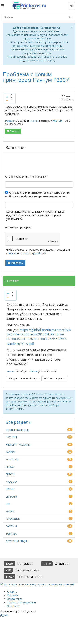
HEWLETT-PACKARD (18, 444)
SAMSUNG (12, 459)
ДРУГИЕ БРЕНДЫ (16, 541)
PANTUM (57, 120)
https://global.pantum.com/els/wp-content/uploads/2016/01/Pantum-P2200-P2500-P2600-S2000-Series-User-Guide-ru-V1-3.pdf (39, 337)
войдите (11, 253)
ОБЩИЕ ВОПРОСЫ (17, 429)
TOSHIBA (11, 533)
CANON (10, 452)
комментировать (56, 378)
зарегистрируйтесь (34, 253)
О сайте (12, 591)
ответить (14, 131)
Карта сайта (14, 599)
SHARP (10, 511)
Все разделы (19, 422)
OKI (8, 504)
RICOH (9, 489)
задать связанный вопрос (25, 378)
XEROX (10, 467)
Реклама (12, 595)
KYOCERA (11, 481)
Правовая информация (21, 602)
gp (3, 615)
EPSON (10, 474)
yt (1, 615)
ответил (11, 371)
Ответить (17, 263)
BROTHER (12, 437)
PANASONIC (13, 519)
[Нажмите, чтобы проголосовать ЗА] (7, 96)
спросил (9, 120)
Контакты (13, 606)
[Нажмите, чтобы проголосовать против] (7, 100)
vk (6, 615)
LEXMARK (11, 496)
